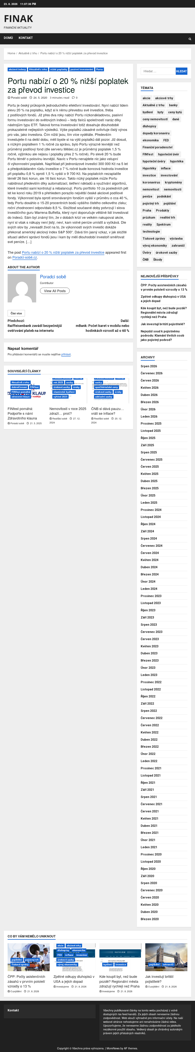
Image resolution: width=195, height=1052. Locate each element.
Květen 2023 (149, 646)
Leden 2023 (149, 675)
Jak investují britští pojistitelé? (163, 324)
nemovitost (151, 189)
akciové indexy (17, 69)
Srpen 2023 (149, 624)
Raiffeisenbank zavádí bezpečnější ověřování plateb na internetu (35, 325)
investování (169, 175)
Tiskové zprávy (154, 238)
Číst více (16, 313)
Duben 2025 (149, 481)
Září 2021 (147, 790)
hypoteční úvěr (168, 154)
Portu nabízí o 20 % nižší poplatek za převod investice (63, 252)
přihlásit (66, 354)
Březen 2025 (150, 488)
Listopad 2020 (151, 861)
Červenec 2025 (151, 459)
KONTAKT (26, 38)
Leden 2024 (149, 589)
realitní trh (167, 217)
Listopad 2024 (151, 517)
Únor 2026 (148, 409)
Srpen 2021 (149, 797)
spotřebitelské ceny (106, 387)
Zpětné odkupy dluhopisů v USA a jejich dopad (74, 979)
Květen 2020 (149, 904)
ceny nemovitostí (155, 119)
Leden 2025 (149, 502)
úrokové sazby (62, 387)
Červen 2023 (150, 639)
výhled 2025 (60, 396)
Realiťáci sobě (59, 418)
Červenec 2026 (151, 373)
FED (166, 140)
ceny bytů (175, 112)
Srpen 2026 (149, 366)
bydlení (148, 112)
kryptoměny (173, 182)
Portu (99, 69)
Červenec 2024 (151, 546)
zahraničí (178, 245)
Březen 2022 (150, 746)
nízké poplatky (58, 69)
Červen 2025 (150, 466)
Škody (157, 259)
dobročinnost (19, 387)
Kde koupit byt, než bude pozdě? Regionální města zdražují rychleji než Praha (164, 312)
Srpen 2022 (149, 711)
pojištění (170, 203)
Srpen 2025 (149, 452)
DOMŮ (8, 38)
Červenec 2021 (151, 804)
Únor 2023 (148, 668)
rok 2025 (58, 382)
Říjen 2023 (148, 610)
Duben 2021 (149, 826)
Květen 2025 (149, 474)
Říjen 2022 (148, 696)
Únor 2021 (148, 840)
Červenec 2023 (151, 632)
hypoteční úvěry (154, 161)
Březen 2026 (150, 402)
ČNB (146, 259)
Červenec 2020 (151, 890)
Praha (147, 210)
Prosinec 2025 (151, 423)
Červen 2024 (150, 553)
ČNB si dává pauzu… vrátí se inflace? (107, 411)
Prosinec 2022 (151, 682)
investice (149, 175)
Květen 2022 (149, 732)
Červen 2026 (150, 380)
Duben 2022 (149, 739)
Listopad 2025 (151, 431)
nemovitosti (172, 189)
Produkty (162, 210)
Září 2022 (147, 703)
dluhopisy (149, 126)
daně (175, 119)
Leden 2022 (149, 761)
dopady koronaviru (156, 133)
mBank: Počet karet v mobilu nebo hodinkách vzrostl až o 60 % (102, 325)
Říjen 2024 (148, 524)
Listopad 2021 (151, 775)
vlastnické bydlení (64, 391)
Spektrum (164, 224)
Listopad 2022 (151, 689)
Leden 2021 (149, 847)
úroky (76, 387)
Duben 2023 (149, 653)
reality (147, 224)
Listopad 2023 (151, 603)
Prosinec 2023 (151, 596)
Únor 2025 (148, 495)
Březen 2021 (150, 833)
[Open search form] (190, 38)
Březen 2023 (150, 660)
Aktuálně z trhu (38, 69)
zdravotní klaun (21, 396)
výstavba (176, 238)
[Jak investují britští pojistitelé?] (166, 957)
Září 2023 (147, 617)
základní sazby (103, 396)
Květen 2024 (149, 560)
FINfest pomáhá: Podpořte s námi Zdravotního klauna (22, 413)
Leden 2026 (149, 416)
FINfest (34, 387)
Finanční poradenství (157, 147)
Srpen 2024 (149, 538)
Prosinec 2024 (151, 510)
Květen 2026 (149, 387)
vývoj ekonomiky (155, 245)
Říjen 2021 (148, 782)
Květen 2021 (149, 818)
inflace (166, 168)
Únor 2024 (148, 581)
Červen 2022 (150, 725)
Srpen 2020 (149, 883)
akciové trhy (164, 98)
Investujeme (62, 986)
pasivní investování (81, 69)
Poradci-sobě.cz (24, 257)
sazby (69, 382)
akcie (146, 98)
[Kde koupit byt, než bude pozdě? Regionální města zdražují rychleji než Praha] (120, 957)
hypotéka (176, 161)
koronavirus (151, 182)
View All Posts (55, 290)
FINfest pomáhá (21, 391)
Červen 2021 (150, 811)
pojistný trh (151, 203)
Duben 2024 (149, 567)
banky (173, 105)
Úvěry (147, 252)
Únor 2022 (148, 754)
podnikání (164, 196)
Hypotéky (149, 168)
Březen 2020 (150, 919)
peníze (147, 196)
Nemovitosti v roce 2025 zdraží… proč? (68, 411)
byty (160, 112)
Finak (18, 18)
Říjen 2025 (148, 438)
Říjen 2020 (148, 869)
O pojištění (16, 991)
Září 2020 (147, 876)
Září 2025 (147, 445)
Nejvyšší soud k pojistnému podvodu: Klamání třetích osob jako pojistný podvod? (162, 336)
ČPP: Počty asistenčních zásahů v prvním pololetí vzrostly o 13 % (26, 981)
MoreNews (113, 1048)
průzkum (149, 217)
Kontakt (13, 1010)
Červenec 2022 (151, 718)
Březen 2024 (150, 574)
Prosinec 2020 (151, 854)
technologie (151, 231)
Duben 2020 (149, 912)
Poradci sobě (19, 97)
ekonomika (151, 140)
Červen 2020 (150, 897)
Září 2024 (147, 531)
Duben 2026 (149, 395)
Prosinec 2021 (151, 768)
